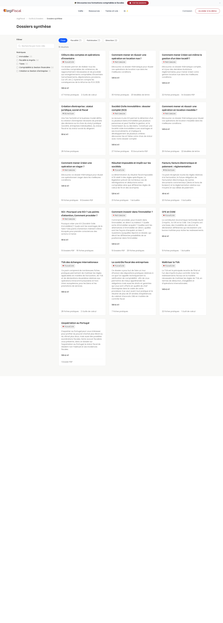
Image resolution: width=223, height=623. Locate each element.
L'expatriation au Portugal (75, 323)
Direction (111, 40)
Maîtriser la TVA (171, 262)
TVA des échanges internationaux (79, 262)
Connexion (187, 11)
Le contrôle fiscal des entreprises (130, 262)
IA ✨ (126, 11)
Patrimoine (93, 40)
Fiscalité (76, 40)
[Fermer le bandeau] (220, 3)
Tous (63, 40)
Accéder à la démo (207, 11)
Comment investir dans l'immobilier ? (132, 211)
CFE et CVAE (169, 211)
